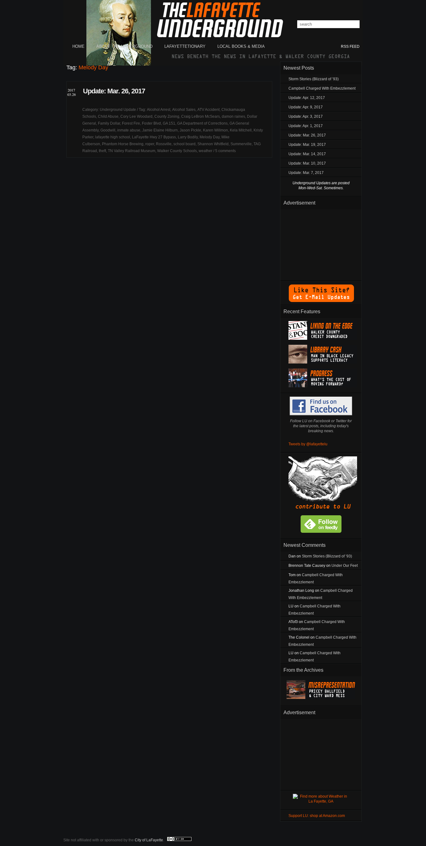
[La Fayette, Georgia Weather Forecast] (321, 801)
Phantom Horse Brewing (122, 144)
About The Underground (124, 46)
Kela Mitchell (241, 130)
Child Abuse (108, 116)
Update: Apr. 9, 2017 (305, 107)
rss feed (350, 46)
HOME (78, 46)
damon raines (233, 116)
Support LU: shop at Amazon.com (316, 816)
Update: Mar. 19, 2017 (307, 144)
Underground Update (118, 109)
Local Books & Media (241, 46)
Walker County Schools (177, 151)
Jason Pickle (190, 130)
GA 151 (169, 123)
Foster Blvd (151, 123)
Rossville (164, 144)
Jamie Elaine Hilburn (160, 130)
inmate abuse (128, 130)
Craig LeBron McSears (200, 116)
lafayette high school (112, 137)
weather (205, 151)
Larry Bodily (188, 137)
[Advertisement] (321, 243)
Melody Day (210, 137)
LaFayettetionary (185, 46)
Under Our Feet (345, 565)
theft (102, 151)
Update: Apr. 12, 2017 (306, 98)
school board (184, 144)
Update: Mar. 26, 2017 (114, 91)
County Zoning (166, 116)
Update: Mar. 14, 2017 (307, 154)
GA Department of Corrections (202, 123)
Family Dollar (109, 123)
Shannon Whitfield (213, 144)
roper (149, 144)
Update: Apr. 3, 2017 (305, 116)
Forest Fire (131, 123)
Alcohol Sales (184, 109)
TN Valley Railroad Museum (131, 151)
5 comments (225, 151)
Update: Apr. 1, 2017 (305, 126)
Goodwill (107, 130)
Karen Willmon (215, 130)
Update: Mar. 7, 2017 (306, 173)
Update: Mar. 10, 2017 (307, 163)
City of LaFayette (149, 840)
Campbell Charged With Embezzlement (322, 88)
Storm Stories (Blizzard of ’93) (313, 79)
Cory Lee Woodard (136, 116)
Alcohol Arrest (158, 109)
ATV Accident (208, 109)
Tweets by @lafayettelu (307, 444)
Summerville (241, 144)
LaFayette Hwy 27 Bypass (154, 137)
